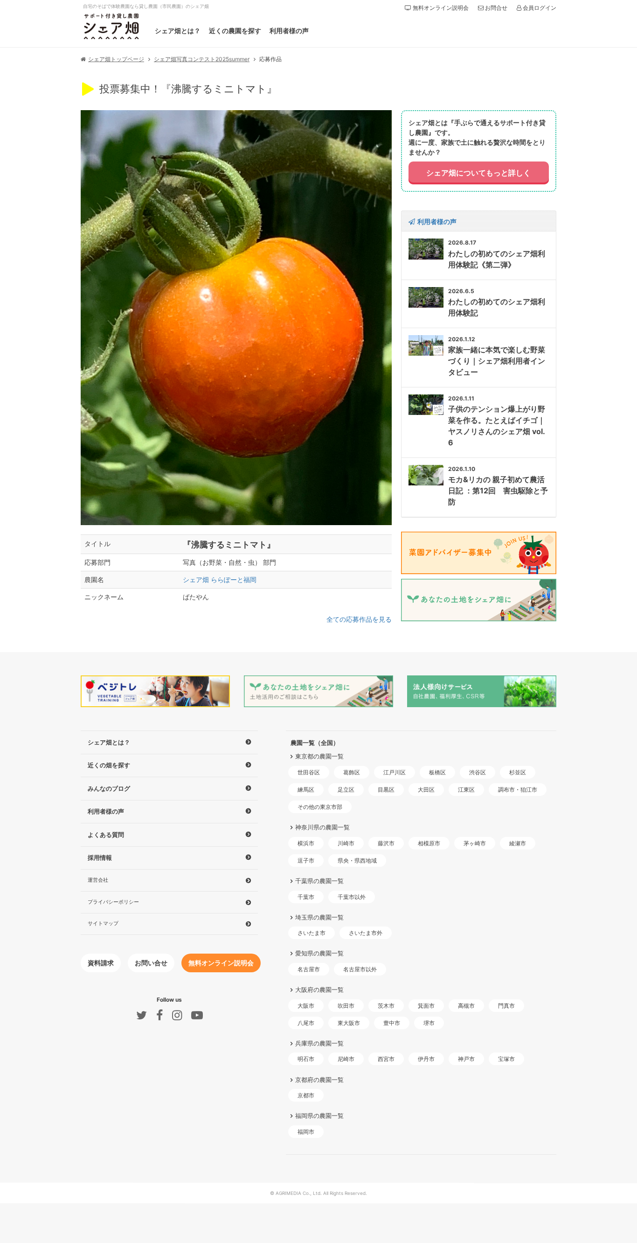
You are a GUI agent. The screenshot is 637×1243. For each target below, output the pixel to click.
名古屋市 (309, 969)
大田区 (426, 789)
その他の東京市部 (320, 806)
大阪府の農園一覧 (319, 989)
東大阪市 (349, 1022)
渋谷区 (477, 772)
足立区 (346, 789)
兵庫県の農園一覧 (319, 1043)
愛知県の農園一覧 (319, 953)
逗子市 (306, 860)
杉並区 (517, 772)
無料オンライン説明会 (440, 7)
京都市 (306, 1095)
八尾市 (306, 1022)
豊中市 (391, 1022)
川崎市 (346, 843)
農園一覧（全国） (315, 742)
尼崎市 (346, 1058)
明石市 (306, 1058)
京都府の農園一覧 (319, 1079)
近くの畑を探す (109, 765)
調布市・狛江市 (517, 789)
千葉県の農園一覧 (319, 881)
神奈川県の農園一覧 (322, 827)
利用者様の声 (289, 31)
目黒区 (386, 789)
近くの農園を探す (235, 31)
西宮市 (386, 1058)
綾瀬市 (517, 843)
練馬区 (306, 789)
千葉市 (306, 896)
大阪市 (306, 1005)
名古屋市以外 (360, 969)
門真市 (506, 1005)
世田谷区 (309, 772)
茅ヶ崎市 (475, 843)
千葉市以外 (352, 896)
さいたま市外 (365, 932)
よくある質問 (106, 834)
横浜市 (306, 843)
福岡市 (306, 1131)
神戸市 (466, 1058)
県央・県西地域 (357, 860)
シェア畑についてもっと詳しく (478, 172)
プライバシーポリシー (113, 902)
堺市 (429, 1022)
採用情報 (100, 857)
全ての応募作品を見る (359, 619)
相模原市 (429, 843)
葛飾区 (351, 772)
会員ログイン (538, 7)
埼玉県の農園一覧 (319, 917)
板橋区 (437, 772)
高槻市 (466, 1005)
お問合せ (495, 7)
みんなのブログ (109, 788)
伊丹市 (426, 1058)
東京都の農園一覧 (319, 756)
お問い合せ (151, 963)
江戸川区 (394, 772)
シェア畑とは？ (178, 31)
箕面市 (426, 1005)
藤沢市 (386, 843)
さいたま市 (311, 932)
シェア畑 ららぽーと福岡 (219, 579)
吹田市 (346, 1005)
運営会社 (98, 880)
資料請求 (101, 963)
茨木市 (386, 1005)
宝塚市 (506, 1058)
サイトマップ (103, 923)
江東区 (466, 789)
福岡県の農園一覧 (319, 1115)
